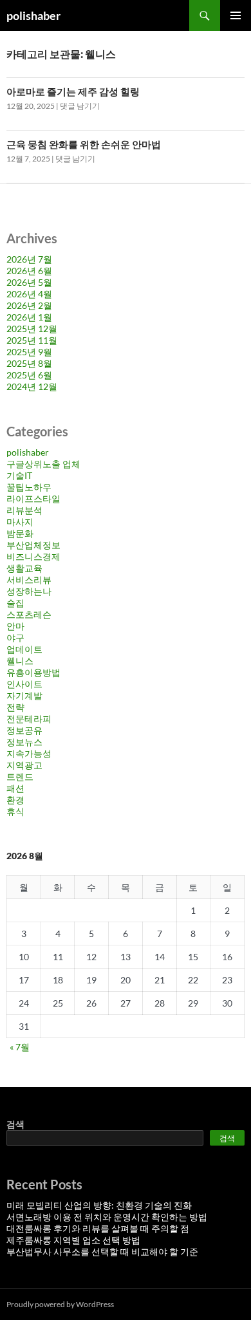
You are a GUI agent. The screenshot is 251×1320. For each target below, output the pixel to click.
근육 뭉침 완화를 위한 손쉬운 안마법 (83, 144)
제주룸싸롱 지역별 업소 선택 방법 (73, 1239)
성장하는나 (28, 591)
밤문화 (19, 533)
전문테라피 (28, 718)
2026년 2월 (29, 305)
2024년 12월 (31, 386)
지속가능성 (28, 753)
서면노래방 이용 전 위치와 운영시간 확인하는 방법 (106, 1216)
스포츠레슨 (28, 614)
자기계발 (24, 695)
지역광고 (24, 764)
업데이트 (24, 649)
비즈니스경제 (33, 556)
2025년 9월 (29, 351)
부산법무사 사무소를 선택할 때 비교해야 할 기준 (102, 1251)
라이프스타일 (33, 498)
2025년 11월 (31, 340)
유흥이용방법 (33, 672)
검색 (15, 1124)
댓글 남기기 (80, 106)
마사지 (19, 521)
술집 (15, 602)
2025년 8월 (29, 363)
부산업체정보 (33, 544)
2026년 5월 (29, 282)
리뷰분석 (24, 510)
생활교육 (24, 567)
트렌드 (19, 776)
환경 (15, 799)
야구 (15, 637)
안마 (15, 625)
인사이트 (24, 683)
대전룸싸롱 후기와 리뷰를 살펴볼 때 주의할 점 (97, 1228)
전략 (15, 707)
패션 (15, 788)
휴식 (15, 811)
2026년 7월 (29, 259)
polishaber (33, 15)
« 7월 (20, 1046)
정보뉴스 (24, 741)
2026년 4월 (29, 293)
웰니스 (19, 660)
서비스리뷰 (28, 579)
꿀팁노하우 (28, 486)
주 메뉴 (235, 15)
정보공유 (24, 730)
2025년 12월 (31, 328)
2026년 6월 (29, 270)
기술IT (19, 475)
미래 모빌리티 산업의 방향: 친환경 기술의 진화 (99, 1205)
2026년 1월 (29, 316)
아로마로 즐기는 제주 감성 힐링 (73, 91)
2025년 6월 (29, 374)
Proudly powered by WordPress (60, 1304)
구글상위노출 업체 (43, 463)
